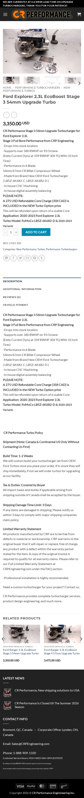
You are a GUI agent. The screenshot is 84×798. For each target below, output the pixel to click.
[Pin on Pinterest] (34, 258)
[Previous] (9, 51)
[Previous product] (14, 115)
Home (7, 87)
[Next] (74, 51)
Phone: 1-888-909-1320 (19, 753)
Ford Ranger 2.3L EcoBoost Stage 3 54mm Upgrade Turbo (21, 651)
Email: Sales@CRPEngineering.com (26, 744)
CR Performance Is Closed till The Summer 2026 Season (47, 705)
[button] (5, 14)
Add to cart (36, 232)
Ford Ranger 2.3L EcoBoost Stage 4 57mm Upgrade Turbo (62, 651)
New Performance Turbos (30, 249)
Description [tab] (12, 281)
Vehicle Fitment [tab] (15, 304)
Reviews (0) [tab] (12, 297)
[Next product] (6, 115)
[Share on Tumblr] (41, 258)
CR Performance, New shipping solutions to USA (47, 690)
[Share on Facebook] (13, 258)
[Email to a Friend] (27, 258)
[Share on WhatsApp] (6, 258)
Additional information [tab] (22, 289)
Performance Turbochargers (37, 87)
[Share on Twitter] (20, 258)
